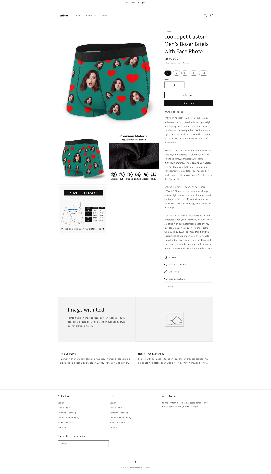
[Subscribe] (105, 443)
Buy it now (188, 103)
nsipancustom (131, 467)
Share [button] (170, 286)
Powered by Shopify (143, 467)
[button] (205, 15)
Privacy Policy (64, 407)
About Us (62, 427)
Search (61, 403)
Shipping (168, 63)
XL (194, 73)
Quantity (167, 79)
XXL (203, 73)
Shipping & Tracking (67, 412)
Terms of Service (65, 422)
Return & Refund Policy (68, 417)
